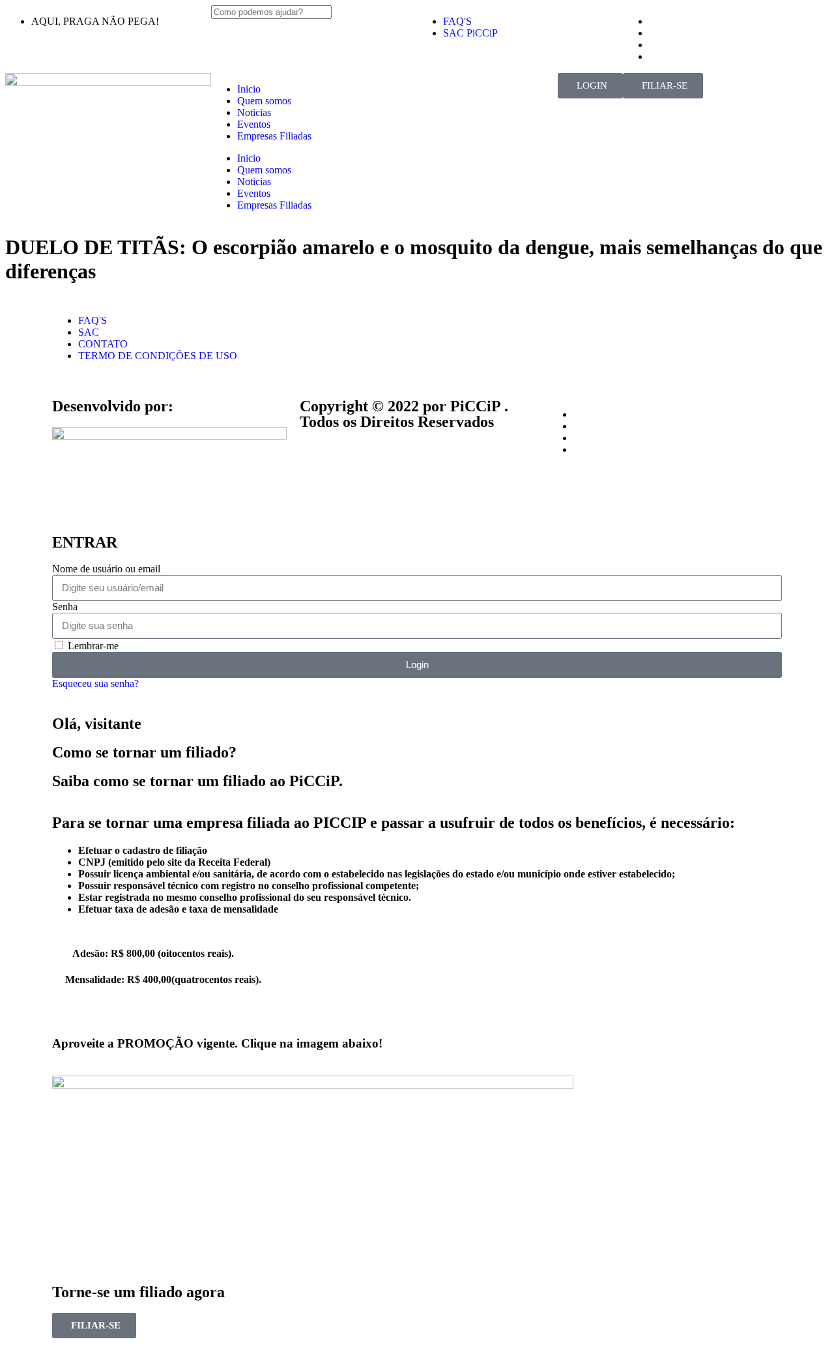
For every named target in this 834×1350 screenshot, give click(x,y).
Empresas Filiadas (274, 135)
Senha (65, 606)
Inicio (249, 89)
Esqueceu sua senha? (95, 683)
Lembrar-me (92, 645)
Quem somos (264, 100)
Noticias (254, 112)
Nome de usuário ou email (106, 568)
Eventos (253, 124)
